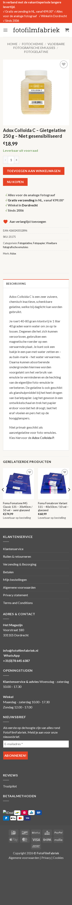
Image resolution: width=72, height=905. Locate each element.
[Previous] (3, 497)
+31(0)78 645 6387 (16, 660)
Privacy (46, 857)
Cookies (58, 857)
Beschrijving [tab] (16, 283)
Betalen (8, 572)
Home (12, 44)
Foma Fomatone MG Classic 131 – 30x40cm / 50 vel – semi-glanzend (17, 507)
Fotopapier (39, 243)
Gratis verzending (21, 200)
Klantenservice (13, 549)
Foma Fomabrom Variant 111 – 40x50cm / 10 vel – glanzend (53, 507)
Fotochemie (32, 44)
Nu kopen (15, 182)
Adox (13, 253)
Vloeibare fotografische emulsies (39, 46)
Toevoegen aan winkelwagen (34, 171)
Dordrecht (30, 205)
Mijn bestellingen (15, 579)
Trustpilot (10, 786)
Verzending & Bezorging (19, 564)
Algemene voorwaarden (19, 587)
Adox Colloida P (43, 438)
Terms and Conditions (18, 603)
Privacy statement (15, 595)
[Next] (68, 497)
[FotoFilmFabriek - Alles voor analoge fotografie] (36, 30)
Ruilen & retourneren (17, 556)
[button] (5, 30)
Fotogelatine (36, 51)
